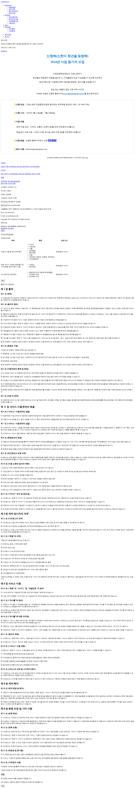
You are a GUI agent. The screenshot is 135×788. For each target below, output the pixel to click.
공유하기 (4, 51)
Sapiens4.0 (8, 5)
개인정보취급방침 (14, 181)
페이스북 (4, 183)
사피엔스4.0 (5, 2)
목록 (2, 177)
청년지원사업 (13, 19)
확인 (3, 230)
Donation (8, 27)
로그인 (7, 36)
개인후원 (12, 29)
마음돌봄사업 (13, 21)
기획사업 (12, 23)
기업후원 (12, 31)
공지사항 (12, 9)
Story (6, 25)
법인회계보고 (13, 11)
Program (7, 15)
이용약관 (4, 181)
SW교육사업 (13, 17)
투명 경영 (12, 13)
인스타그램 (11, 183)
